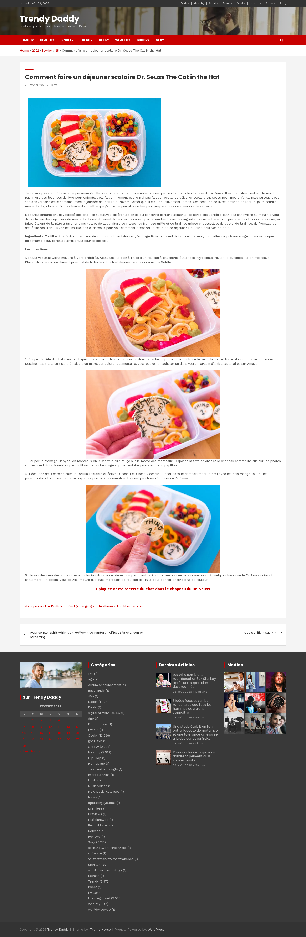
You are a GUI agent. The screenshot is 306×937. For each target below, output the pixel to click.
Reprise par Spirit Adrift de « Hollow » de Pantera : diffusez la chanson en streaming (87, 635)
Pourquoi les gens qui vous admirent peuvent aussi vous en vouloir (194, 756)
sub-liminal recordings (105, 870)
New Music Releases (103, 792)
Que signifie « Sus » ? (260, 632)
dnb (91, 719)
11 (59, 726)
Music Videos (97, 786)
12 (68, 726)
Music (92, 780)
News (92, 797)
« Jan (24, 751)
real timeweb (98, 820)
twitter (93, 893)
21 (24, 739)
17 (50, 733)
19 (68, 733)
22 (33, 739)
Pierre (53, 85)
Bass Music (96, 690)
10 (50, 726)
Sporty (213, 3)
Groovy (270, 3)
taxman (94, 876)
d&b (91, 696)
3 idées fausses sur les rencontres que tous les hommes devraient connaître (192, 706)
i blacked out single (103, 769)
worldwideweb (99, 909)
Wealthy (255, 3)
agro (91, 679)
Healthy (199, 3)
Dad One (201, 691)
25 (59, 739)
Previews (95, 814)
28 (24, 746)
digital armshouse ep (104, 713)
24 (50, 739)
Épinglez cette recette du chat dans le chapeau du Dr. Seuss (153, 589)
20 (77, 733)
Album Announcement (104, 685)
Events (93, 730)
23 (41, 739)
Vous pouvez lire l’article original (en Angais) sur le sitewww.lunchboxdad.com (84, 606)
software (95, 853)
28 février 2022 (35, 85)
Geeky (241, 3)
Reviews (94, 836)
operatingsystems (102, 803)
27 (77, 739)
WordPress (156, 929)
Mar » (35, 751)
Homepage (96, 763)
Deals (92, 707)
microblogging (99, 775)
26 (68, 739)
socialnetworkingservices (107, 848)
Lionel (199, 743)
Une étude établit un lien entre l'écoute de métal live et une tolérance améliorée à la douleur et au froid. (195, 732)
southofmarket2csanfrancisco (110, 859)
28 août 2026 (182, 691)
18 (59, 733)
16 (41, 733)
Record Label (98, 825)
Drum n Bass (98, 724)
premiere (95, 808)
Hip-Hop (94, 758)
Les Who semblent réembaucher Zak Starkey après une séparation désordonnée (194, 680)
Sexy (283, 3)
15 (33, 733)
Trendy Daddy (49, 19)
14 (24, 733)
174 (90, 674)
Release (94, 831)
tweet (92, 887)
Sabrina (200, 717)
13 (77, 726)
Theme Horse (100, 929)
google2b (95, 741)
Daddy (185, 3)
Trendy (227, 3)
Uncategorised (99, 898)
